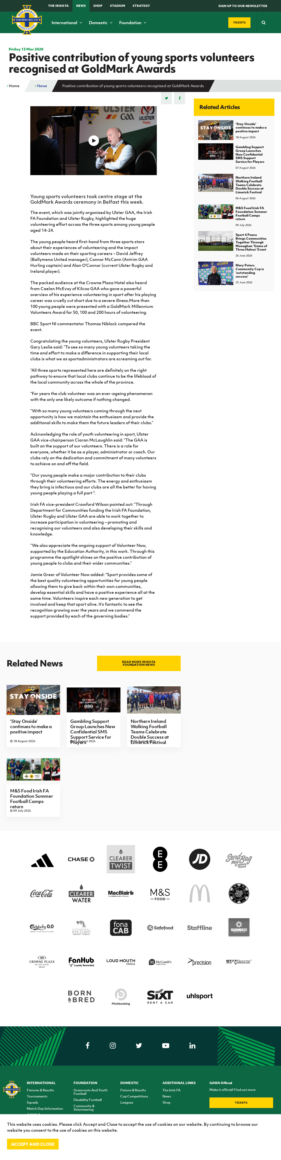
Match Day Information (45, 1108)
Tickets (241, 1102)
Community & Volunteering (84, 1108)
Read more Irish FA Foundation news (138, 663)
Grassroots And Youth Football (91, 1092)
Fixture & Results (133, 1090)
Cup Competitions (134, 1096)
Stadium (117, 6)
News (81, 6)
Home (14, 85)
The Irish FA (58, 6)
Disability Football (88, 1099)
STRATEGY (141, 6)
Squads (32, 1102)
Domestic (98, 22)
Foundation (130, 22)
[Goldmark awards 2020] (93, 140)
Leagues (126, 1102)
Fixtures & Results (40, 1090)
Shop (97, 6)
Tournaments (37, 1096)
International (65, 22)
